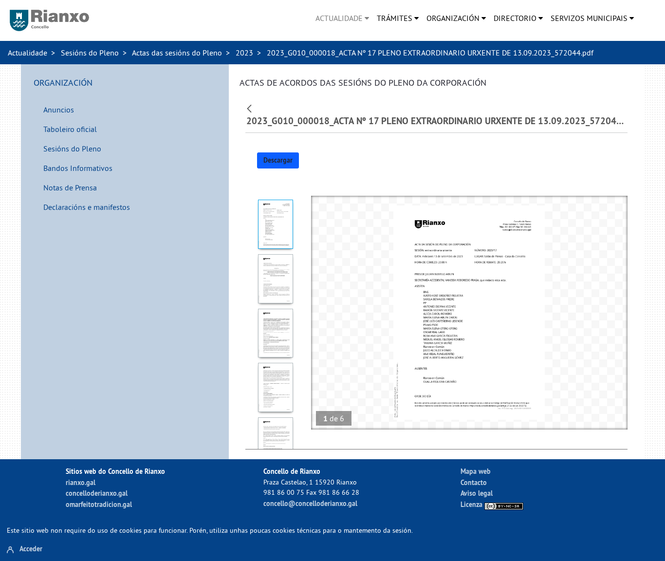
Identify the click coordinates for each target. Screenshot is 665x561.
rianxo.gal (80, 482)
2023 (244, 52)
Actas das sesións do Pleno (177, 52)
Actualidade (27, 52)
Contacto (474, 482)
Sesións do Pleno (90, 52)
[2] (276, 279)
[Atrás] (250, 107)
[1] (276, 224)
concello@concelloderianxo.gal (310, 503)
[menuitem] (342, 18)
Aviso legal (477, 493)
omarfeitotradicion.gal (99, 504)
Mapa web (476, 471)
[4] (276, 387)
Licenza (472, 504)
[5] (276, 442)
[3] (276, 333)
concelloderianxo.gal (97, 493)
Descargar (278, 160)
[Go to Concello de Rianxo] (49, 20)
